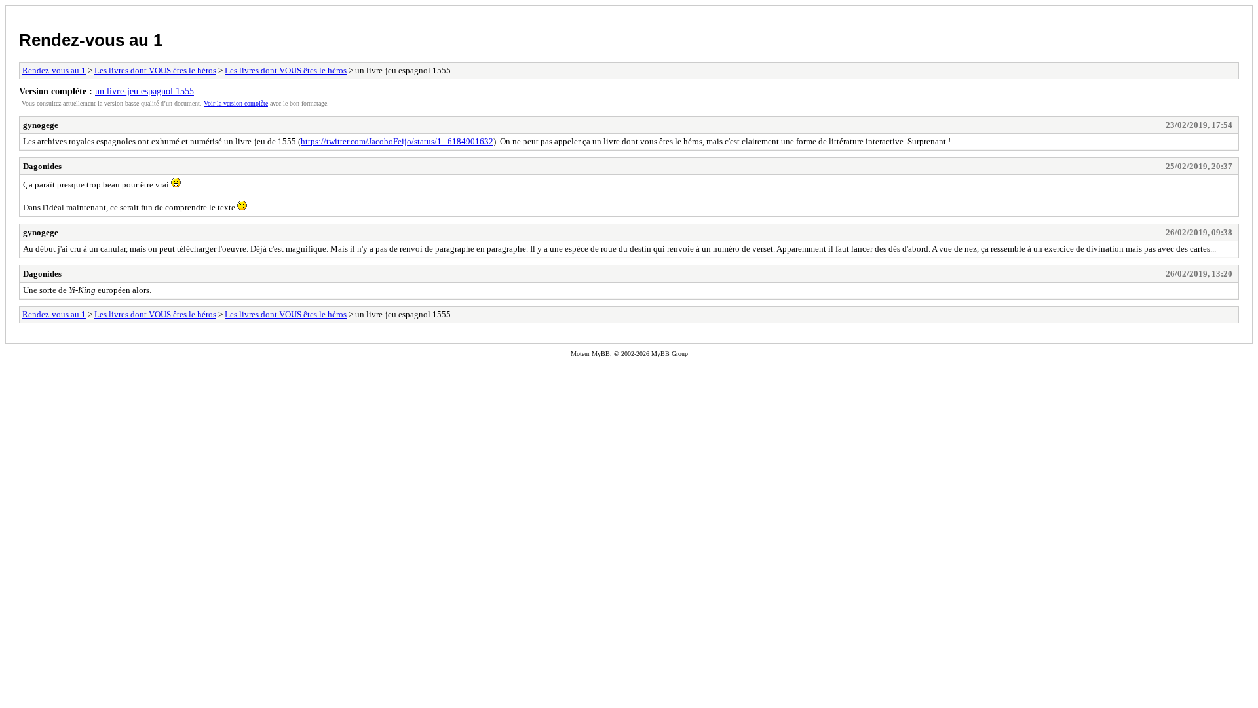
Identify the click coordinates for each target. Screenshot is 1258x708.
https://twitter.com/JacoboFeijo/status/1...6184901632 (397, 141)
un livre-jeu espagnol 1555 (144, 91)
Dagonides (42, 166)
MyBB (601, 353)
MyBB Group (669, 353)
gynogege (40, 125)
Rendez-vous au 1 (90, 40)
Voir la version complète (236, 103)
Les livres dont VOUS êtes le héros (155, 70)
